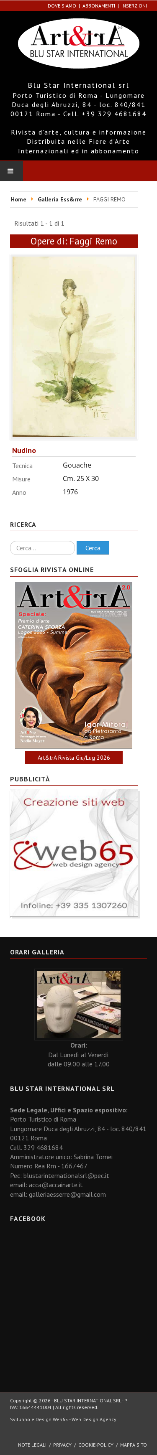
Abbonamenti (98, 6)
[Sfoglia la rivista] (74, 665)
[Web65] (74, 852)
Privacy (62, 1445)
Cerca (92, 548)
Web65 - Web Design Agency (84, 1419)
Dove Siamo (62, 6)
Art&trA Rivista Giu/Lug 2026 (74, 757)
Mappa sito (133, 1445)
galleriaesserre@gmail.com (67, 1194)
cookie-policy (95, 1445)
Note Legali (32, 1445)
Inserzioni (134, 6)
